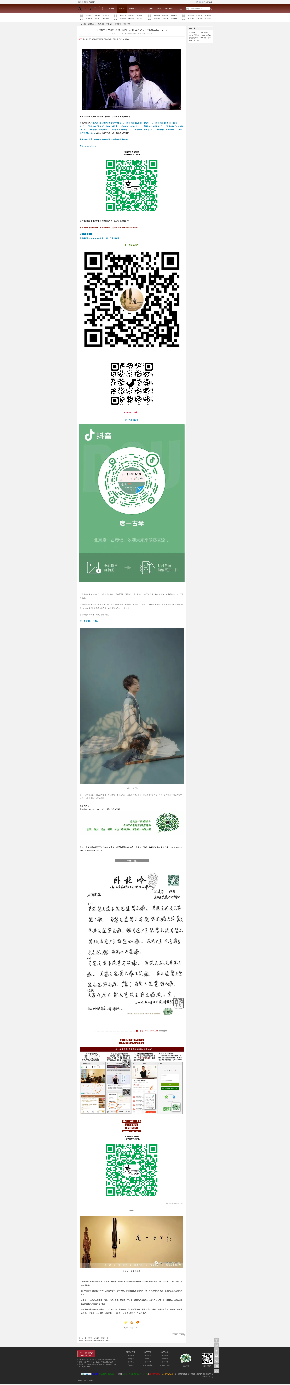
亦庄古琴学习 (193, 38)
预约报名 (140, 18)
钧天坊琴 (199, 16)
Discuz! (89, 1381)
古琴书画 (89, 18)
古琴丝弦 (165, 1362)
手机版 (145, 1374)
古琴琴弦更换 (165, 1365)
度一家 (112, 9)
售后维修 (174, 18)
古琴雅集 (148, 1355)
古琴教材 (131, 1365)
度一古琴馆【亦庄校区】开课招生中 (96, 1338)
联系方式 (103, 1374)
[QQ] (86, 1374)
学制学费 (123, 18)
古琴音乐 (148, 1359)
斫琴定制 (208, 18)
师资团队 (140, 16)
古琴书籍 (131, 1359)
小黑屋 (118, 1374)
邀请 (175, 1334)
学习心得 (165, 16)
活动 (142, 9)
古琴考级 (97, 18)
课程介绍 (131, 16)
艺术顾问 (106, 16)
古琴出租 (165, 18)
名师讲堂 (174, 16)
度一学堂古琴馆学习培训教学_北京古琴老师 (190, 1374)
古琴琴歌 (165, 1355)
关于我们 (111, 1374)
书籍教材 (131, 18)
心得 (159, 9)
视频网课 (169, 9)
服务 (151, 9)
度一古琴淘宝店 (167, 1374)
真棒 (126, 1328)
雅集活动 (157, 16)
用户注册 (209, 2)
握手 (132, 1328)
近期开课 (118, 24)
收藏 (182, 1334)
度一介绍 (89, 16)
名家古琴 (199, 18)
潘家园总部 (204, 32)
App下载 (106, 18)
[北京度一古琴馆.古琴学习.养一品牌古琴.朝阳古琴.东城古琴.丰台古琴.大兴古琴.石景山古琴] (92, 8)
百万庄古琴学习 (194, 35)
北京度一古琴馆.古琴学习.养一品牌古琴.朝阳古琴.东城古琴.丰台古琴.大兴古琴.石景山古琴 (78, 24)
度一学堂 (133, 34)
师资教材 (132, 9)
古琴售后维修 (148, 1365)
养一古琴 (191, 16)
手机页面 (85, 2)
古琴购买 (131, 1362)
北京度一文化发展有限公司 (131, 1374)
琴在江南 (191, 18)
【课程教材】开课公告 (105, 24)
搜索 (187, 9)
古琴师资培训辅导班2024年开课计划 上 (97, 1340)
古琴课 (121, 9)
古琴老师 (131, 1355)
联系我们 (92, 2)
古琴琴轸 (165, 1359)
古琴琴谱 (148, 1362)
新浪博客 (95, 1374)
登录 (203, 2)
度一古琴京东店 (154, 1374)
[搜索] (211, 8)
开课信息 (123, 16)
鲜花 (137, 1328)
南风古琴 (208, 16)
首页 (79, 2)
